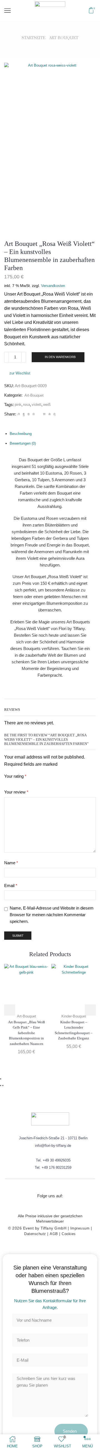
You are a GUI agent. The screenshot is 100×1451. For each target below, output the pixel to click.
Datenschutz (35, 1234)
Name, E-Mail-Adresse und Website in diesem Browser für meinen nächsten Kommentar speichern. (52, 914)
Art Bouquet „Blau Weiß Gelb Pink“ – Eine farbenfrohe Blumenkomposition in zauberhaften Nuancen (26, 1033)
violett (36, 404)
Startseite (33, 38)
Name (11, 863)
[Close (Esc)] (0, 1078)
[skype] (54, 414)
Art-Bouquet (63, 38)
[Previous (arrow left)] (0, 1085)
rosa (26, 404)
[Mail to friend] (39, 414)
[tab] (21, 434)
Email (10, 885)
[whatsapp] (49, 414)
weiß (47, 404)
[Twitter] (18, 414)
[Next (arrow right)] (2, 1085)
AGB (54, 1234)
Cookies (69, 1234)
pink (18, 404)
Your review (16, 792)
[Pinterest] (33, 414)
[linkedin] (44, 414)
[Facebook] (23, 414)
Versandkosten (53, 286)
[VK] (28, 414)
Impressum (80, 1228)
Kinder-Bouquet (73, 1016)
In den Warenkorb (60, 357)
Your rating (15, 776)
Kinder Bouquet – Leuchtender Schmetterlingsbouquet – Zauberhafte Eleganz (73, 1030)
